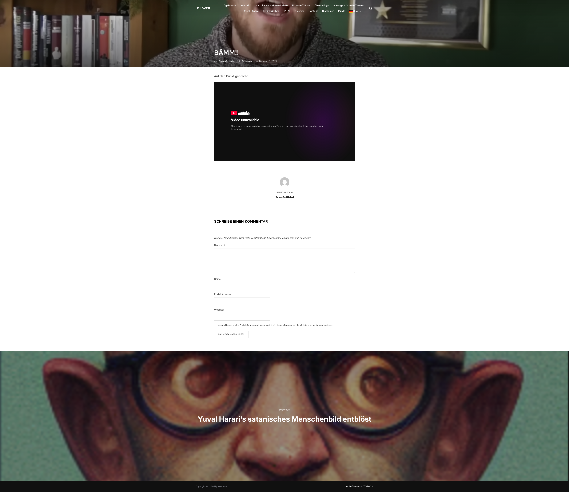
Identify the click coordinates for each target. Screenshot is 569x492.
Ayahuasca (230, 5)
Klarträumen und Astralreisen (271, 5)
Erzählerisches (271, 11)
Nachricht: (220, 245)
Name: (217, 278)
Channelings (322, 5)
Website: (219, 309)
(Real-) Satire (251, 11)
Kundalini (246, 5)
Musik (341, 11)
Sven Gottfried (227, 61)
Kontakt (313, 11)
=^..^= (287, 11)
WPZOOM (368, 486)
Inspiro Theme (352, 486)
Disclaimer (328, 11)
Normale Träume (301, 5)
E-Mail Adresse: (223, 294)
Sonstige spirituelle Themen (348, 5)
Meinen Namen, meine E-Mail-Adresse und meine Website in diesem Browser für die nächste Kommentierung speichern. (276, 325)
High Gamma (203, 8)
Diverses (299, 11)
